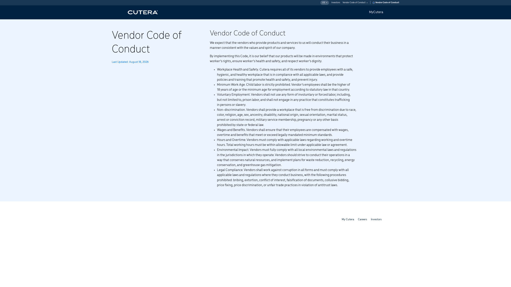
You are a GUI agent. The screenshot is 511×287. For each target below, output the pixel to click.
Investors (335, 2)
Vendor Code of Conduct (354, 2)
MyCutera (376, 12)
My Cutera (348, 219)
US (323, 2)
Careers (362, 219)
